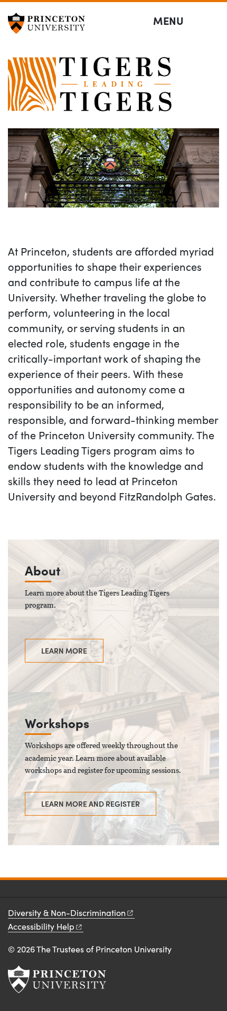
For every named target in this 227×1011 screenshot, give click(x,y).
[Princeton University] (50, 23)
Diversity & (67, 912)
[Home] (90, 88)
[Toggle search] (212, 21)
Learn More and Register (90, 803)
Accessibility (41, 926)
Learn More (64, 650)
